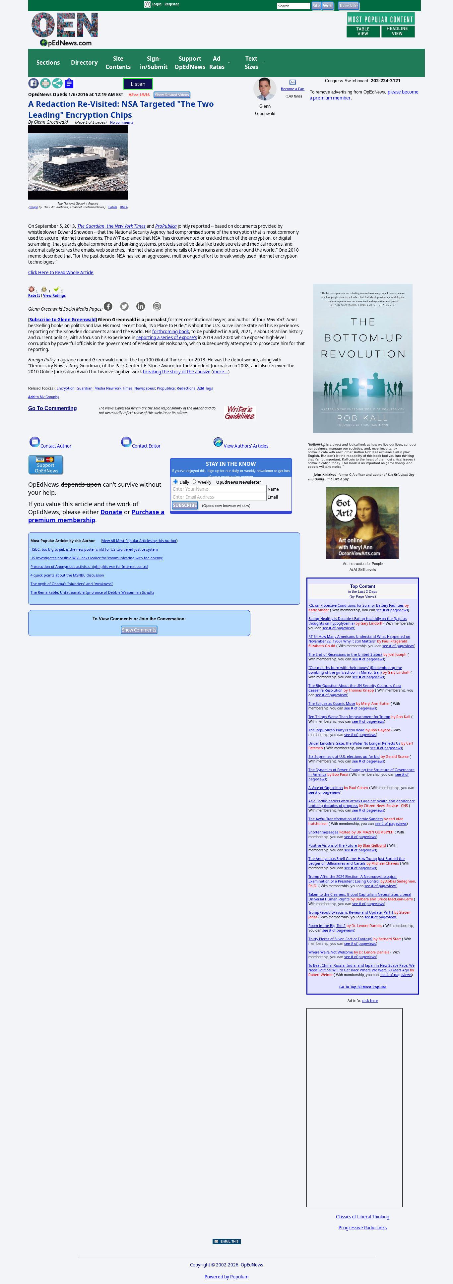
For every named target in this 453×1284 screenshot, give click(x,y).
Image (34, 207)
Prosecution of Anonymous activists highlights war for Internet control (89, 566)
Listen (138, 84)
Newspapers (144, 388)
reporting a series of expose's (166, 337)
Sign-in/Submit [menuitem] (153, 63)
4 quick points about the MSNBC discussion (67, 575)
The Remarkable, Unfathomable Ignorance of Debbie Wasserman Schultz (92, 592)
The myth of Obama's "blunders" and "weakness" (72, 583)
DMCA (124, 207)
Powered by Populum (226, 1277)
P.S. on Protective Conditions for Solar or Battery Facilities (356, 605)
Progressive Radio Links (363, 1228)
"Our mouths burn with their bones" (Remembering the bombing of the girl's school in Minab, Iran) (355, 670)
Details (112, 207)
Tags (205, 388)
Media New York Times (113, 388)
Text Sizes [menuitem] (251, 63)
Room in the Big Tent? (327, 925)
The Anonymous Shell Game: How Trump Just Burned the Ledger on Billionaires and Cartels (356, 861)
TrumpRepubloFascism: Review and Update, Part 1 (350, 912)
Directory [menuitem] (84, 62)
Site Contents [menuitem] (118, 63)
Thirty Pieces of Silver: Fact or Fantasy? (340, 939)
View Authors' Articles (246, 446)
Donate (111, 512)
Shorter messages (323, 832)
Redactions (186, 388)
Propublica (166, 388)
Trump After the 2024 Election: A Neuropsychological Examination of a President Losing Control (352, 879)
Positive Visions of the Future (332, 845)
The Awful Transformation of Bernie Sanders (345, 819)
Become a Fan (292, 89)
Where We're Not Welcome (330, 952)
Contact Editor (146, 446)
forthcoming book (170, 332)
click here (370, 1000)
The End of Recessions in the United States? (345, 654)
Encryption (66, 388)
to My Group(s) (43, 397)
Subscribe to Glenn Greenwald (63, 320)
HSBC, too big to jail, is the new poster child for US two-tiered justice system (94, 549)
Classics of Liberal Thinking (362, 1217)
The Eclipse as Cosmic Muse (331, 703)
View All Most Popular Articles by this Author (139, 540)
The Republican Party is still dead (336, 730)
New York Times (130, 226)
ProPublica (166, 226)
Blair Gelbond (374, 845)
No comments (121, 122)
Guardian (85, 388)
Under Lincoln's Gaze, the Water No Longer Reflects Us (354, 743)
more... (220, 372)
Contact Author (56, 446)
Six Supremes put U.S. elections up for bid (344, 756)
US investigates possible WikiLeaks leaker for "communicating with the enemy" (97, 558)
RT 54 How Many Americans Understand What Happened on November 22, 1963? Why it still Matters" (359, 638)
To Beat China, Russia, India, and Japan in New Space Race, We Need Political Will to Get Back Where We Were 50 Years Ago (361, 967)
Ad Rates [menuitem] (217, 63)
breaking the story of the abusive (177, 372)
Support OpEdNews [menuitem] (187, 63)
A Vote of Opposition (325, 787)
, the (96, 226)
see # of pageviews (392, 610)
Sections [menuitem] (48, 62)
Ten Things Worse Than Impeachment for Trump (349, 716)
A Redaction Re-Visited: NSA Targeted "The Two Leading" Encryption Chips (121, 109)
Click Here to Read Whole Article (61, 272)
